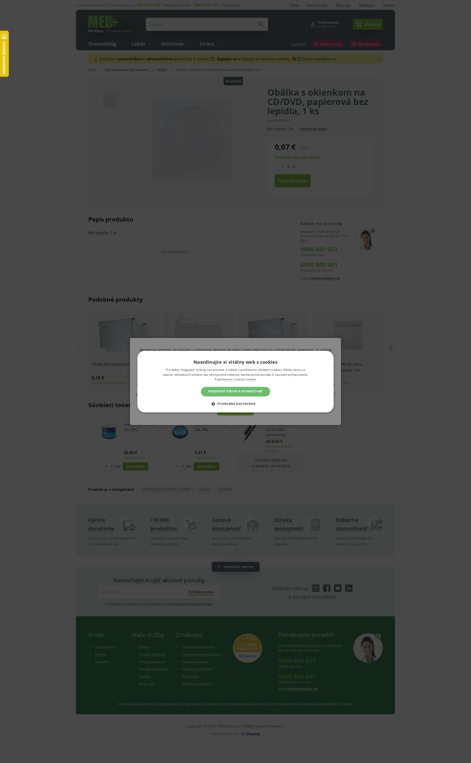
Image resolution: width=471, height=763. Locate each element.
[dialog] (235, 381)
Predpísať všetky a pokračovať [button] (235, 391)
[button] (235, 403)
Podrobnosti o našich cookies (235, 379)
